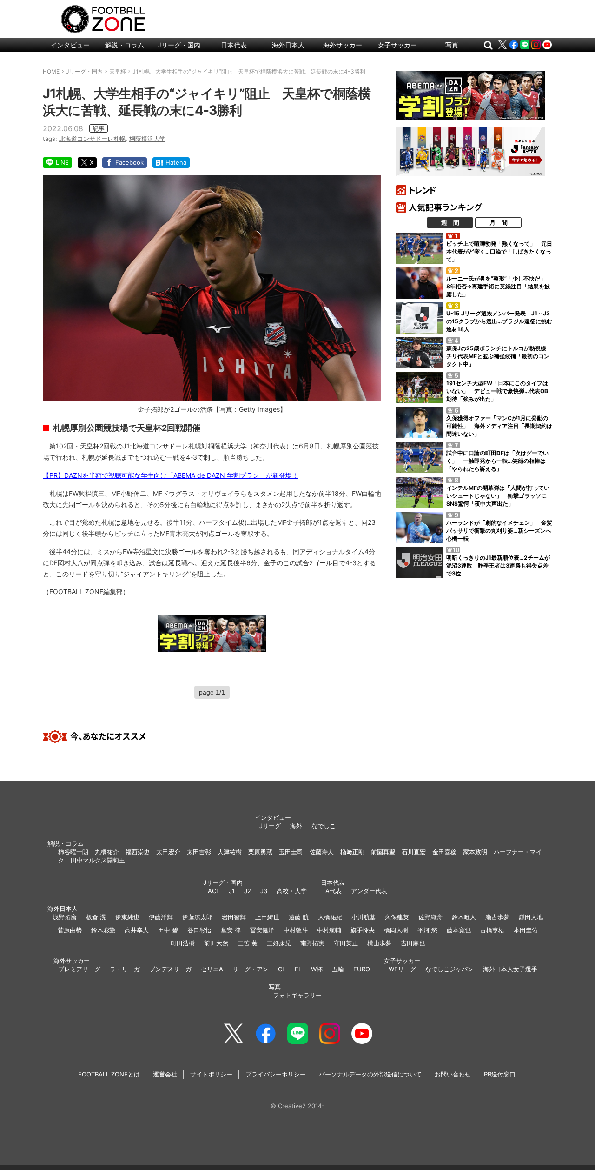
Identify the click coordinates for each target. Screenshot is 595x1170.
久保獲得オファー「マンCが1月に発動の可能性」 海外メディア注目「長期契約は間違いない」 (499, 426)
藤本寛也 (459, 930)
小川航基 (363, 917)
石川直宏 (414, 852)
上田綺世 (267, 917)
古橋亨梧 (492, 930)
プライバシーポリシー (275, 1074)
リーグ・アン (250, 969)
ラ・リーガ (125, 969)
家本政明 (475, 852)
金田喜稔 (444, 852)
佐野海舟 (430, 917)
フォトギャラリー (297, 995)
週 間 (450, 222)
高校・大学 (292, 891)
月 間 (498, 222)
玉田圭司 (291, 852)
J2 (247, 891)
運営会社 (165, 1074)
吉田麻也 (413, 943)
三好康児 (279, 943)
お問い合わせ (453, 1074)
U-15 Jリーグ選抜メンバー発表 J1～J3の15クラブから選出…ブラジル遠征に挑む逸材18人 (499, 321)
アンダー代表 (369, 891)
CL (281, 969)
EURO (361, 969)
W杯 (317, 969)
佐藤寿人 (322, 852)
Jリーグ (270, 825)
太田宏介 (168, 852)
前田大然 (216, 943)
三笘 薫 (248, 943)
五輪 (338, 969)
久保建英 (397, 917)
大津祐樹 (230, 852)
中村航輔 (329, 930)
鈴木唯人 (464, 917)
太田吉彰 (199, 852)
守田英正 (346, 943)
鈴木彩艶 (103, 930)
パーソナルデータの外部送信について (370, 1074)
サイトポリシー (211, 1074)
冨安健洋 (262, 930)
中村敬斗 (296, 930)
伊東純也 (127, 917)
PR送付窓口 (500, 1074)
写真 (451, 45)
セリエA (212, 969)
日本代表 (234, 45)
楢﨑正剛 (352, 852)
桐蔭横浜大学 (147, 138)
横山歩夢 (379, 943)
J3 (263, 891)
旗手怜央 (362, 930)
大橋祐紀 (330, 917)
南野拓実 (312, 943)
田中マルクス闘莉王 (98, 860)
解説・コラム (124, 45)
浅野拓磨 (65, 917)
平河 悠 (427, 930)
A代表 (333, 891)
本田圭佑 (526, 930)
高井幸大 (137, 930)
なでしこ (323, 825)
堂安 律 (231, 930)
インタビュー (70, 45)
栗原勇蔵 (260, 852)
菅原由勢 (70, 930)
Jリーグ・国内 (179, 45)
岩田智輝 (234, 917)
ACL (213, 891)
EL (298, 969)
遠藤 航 (299, 917)
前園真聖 (383, 852)
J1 (232, 891)
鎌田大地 (531, 917)
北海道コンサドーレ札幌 (92, 138)
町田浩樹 (183, 943)
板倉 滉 (96, 917)
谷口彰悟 (199, 930)
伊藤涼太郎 (197, 917)
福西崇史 (138, 852)
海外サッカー (342, 45)
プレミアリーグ (79, 969)
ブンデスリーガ (170, 969)
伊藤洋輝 (161, 917)
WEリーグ (402, 969)
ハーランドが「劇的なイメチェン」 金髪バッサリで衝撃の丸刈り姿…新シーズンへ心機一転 (499, 530)
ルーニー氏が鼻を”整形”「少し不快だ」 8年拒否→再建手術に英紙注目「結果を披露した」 (498, 286)
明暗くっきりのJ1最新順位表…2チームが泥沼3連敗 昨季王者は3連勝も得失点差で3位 (498, 565)
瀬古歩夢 (497, 917)
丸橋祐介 (107, 852)
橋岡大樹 (396, 930)
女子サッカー (397, 45)
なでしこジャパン (449, 969)
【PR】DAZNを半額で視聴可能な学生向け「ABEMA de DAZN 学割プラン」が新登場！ (170, 475)
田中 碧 (168, 930)
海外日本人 (288, 45)
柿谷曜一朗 (73, 852)
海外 (296, 825)
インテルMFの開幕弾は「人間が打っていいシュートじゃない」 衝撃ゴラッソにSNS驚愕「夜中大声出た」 (497, 495)
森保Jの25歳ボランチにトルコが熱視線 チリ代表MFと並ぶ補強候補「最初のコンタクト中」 (499, 356)
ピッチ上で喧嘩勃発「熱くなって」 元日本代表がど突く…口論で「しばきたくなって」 (499, 251)
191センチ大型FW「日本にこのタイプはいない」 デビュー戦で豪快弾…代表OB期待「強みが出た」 (497, 391)
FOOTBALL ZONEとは (109, 1074)
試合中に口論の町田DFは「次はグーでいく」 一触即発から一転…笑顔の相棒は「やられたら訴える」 (497, 460)
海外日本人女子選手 (510, 969)
